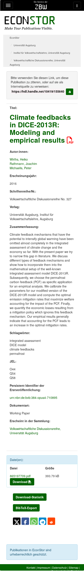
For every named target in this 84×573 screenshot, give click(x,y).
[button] (16, 521)
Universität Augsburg (25, 45)
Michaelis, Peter (20, 168)
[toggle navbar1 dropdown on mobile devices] (8, 5)
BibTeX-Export (26, 508)
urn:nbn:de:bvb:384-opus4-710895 (33, 397)
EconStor (14, 37)
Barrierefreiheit (60, 571)
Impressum (43, 567)
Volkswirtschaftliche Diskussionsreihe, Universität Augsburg (35, 430)
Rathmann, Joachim (23, 163)
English (75, 571)
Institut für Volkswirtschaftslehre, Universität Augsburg (42, 52)
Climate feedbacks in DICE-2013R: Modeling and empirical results (40, 128)
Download (20, 482)
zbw (41, 7)
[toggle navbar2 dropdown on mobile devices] (77, 5)
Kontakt (30, 567)
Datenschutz (59, 567)
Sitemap (73, 567)
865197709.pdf (20, 476)
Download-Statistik (30, 497)
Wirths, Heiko (19, 159)
